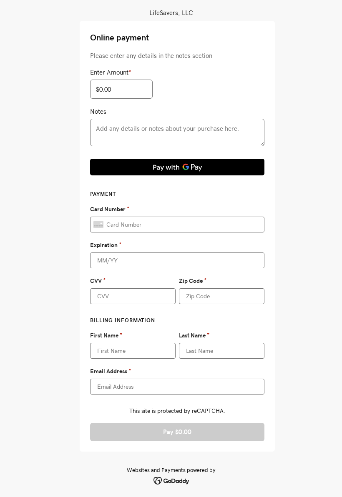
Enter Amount (110, 72)
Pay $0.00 (177, 431)
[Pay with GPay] (177, 167)
